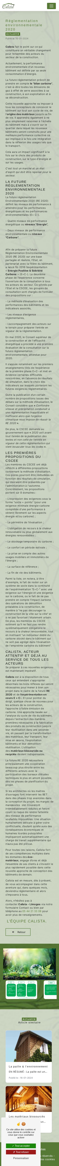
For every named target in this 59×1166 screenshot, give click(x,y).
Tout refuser (22, 1152)
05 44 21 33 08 (31, 911)
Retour (21, 932)
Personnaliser (21, 1158)
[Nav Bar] (51, 6)
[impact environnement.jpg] (29, 964)
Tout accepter (22, 1145)
